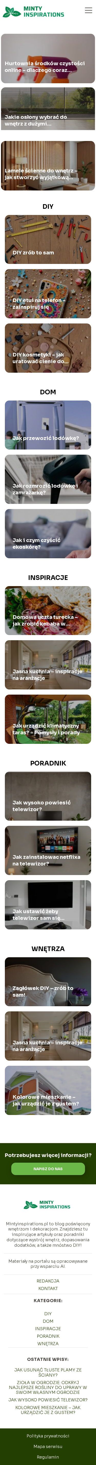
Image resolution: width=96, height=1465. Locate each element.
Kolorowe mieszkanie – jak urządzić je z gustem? (46, 1100)
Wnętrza (48, 949)
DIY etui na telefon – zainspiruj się (39, 303)
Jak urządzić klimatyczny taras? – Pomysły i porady (46, 729)
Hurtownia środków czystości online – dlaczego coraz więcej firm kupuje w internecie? (45, 67)
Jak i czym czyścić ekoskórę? (36, 543)
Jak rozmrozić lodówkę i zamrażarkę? (45, 489)
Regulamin (48, 1457)
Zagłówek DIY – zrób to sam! (43, 991)
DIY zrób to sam (33, 252)
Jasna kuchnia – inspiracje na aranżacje (47, 674)
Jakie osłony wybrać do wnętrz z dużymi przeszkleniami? (36, 120)
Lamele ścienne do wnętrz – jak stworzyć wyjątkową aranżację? (41, 174)
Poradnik (48, 763)
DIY (48, 207)
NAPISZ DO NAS (48, 1169)
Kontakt (48, 1288)
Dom (48, 392)
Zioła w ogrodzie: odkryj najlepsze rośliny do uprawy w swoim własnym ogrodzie (48, 1387)
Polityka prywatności (48, 1436)
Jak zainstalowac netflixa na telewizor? (46, 860)
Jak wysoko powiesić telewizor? (42, 806)
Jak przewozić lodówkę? (46, 438)
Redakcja (48, 1281)
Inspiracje (48, 578)
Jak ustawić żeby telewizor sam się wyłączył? (36, 915)
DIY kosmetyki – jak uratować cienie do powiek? (38, 358)
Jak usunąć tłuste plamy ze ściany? (48, 1372)
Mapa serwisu (48, 1446)
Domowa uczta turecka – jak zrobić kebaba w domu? (45, 620)
